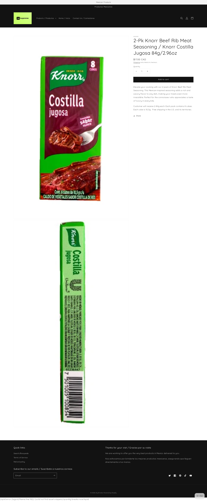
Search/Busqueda (21, 453)
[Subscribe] (54, 475)
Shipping (136, 62)
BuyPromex (99, 493)
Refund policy (19, 462)
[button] (181, 18)
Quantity (136, 67)
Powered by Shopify (110, 493)
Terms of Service (21, 457)
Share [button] (138, 116)
